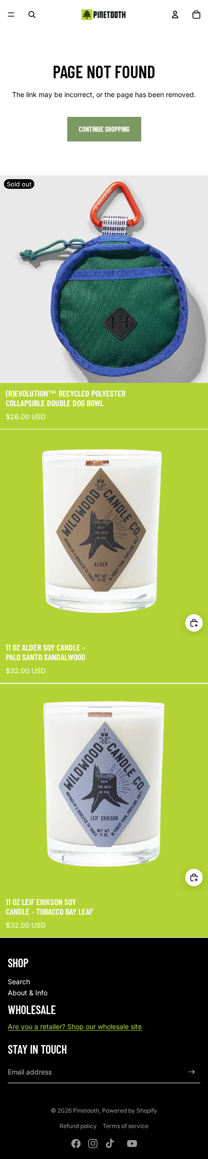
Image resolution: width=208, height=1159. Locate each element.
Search (19, 981)
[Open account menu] (175, 14)
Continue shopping (104, 129)
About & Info (27, 993)
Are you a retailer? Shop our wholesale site (75, 1026)
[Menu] (11, 14)
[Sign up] (191, 1071)
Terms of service (126, 1126)
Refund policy (78, 1126)
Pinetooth (86, 1110)
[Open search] (32, 14)
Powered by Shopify (129, 1110)
